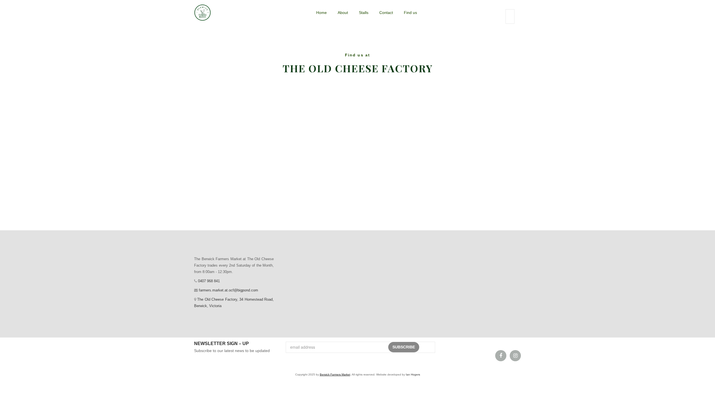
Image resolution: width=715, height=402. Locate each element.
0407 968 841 (208, 281)
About (343, 12)
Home (321, 12)
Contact (386, 12)
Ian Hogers (413, 374)
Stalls (363, 12)
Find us (410, 12)
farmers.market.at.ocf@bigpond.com (228, 290)
